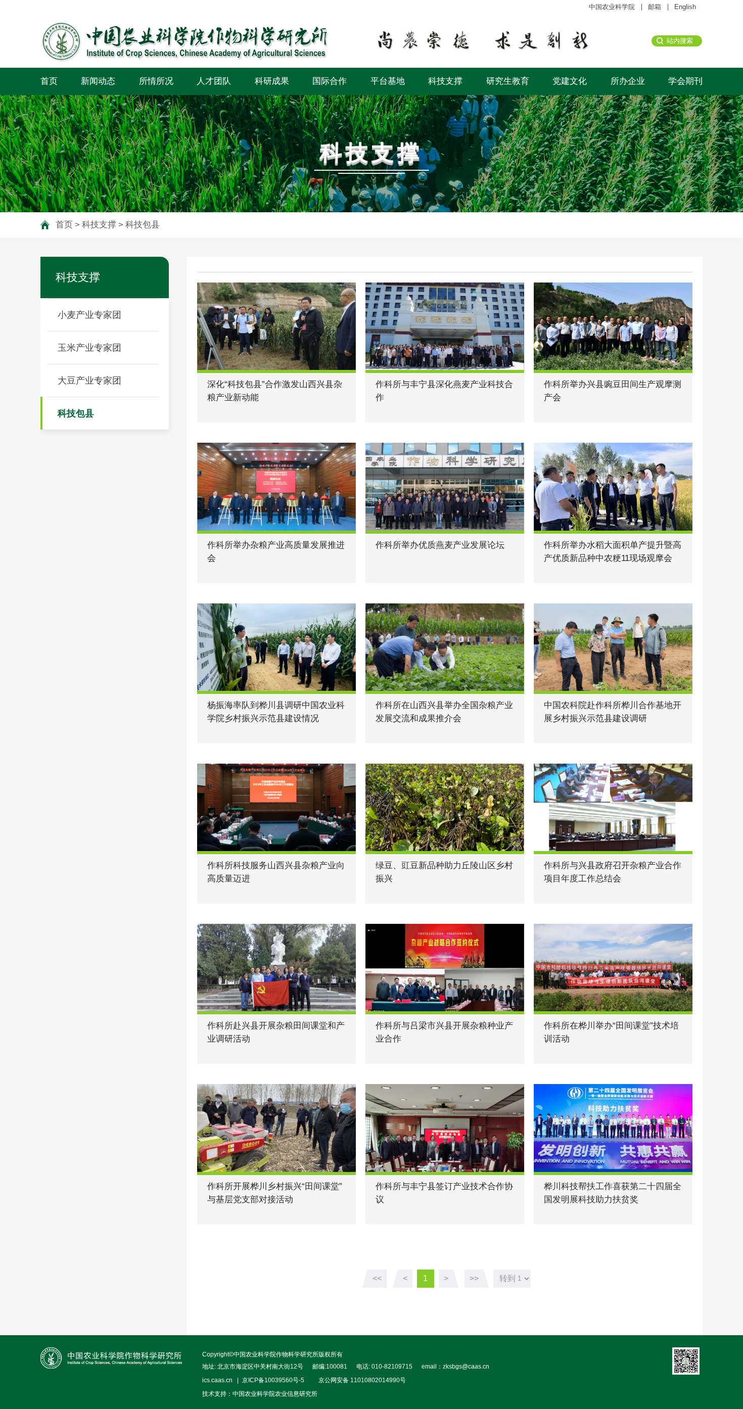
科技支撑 (445, 81)
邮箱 (654, 7)
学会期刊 (685, 81)
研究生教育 (507, 81)
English (685, 7)
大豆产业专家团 (89, 380)
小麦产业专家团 (89, 315)
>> (474, 1278)
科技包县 (142, 224)
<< (377, 1278)
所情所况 (156, 81)
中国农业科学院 (612, 7)
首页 (49, 81)
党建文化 (569, 81)
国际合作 (329, 81)
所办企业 (628, 81)
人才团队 (214, 81)
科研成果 (272, 81)
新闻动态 (98, 81)
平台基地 (387, 81)
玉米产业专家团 (89, 348)
